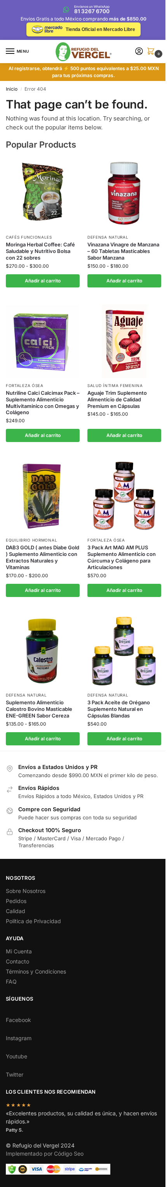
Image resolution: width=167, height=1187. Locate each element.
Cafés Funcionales (29, 237)
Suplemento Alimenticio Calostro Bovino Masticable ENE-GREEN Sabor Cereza (39, 709)
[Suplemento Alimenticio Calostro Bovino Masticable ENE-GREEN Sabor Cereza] (43, 651)
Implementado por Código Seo (45, 1153)
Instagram (18, 1038)
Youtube (16, 1056)
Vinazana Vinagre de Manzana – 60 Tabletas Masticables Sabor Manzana (123, 251)
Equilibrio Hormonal (31, 540)
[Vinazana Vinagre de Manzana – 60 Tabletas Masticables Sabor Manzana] (124, 193)
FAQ (11, 981)
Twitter (14, 1074)
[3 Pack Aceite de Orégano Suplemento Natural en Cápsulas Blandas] (124, 651)
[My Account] (139, 51)
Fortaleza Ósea (24, 385)
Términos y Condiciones (36, 971)
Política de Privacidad (33, 921)
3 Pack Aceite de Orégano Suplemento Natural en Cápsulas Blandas (118, 709)
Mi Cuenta (19, 951)
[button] (152, 51)
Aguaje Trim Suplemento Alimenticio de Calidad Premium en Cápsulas (117, 399)
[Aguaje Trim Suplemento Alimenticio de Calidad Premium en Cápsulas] (124, 341)
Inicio (11, 89)
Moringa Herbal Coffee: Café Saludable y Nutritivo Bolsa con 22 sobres (40, 251)
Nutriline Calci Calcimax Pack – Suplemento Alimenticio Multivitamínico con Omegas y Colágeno (43, 403)
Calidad (15, 911)
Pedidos (16, 901)
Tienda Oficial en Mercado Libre (100, 29)
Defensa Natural (108, 237)
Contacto (17, 961)
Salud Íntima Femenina (115, 385)
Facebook (18, 1020)
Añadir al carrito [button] (43, 281)
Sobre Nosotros (25, 891)
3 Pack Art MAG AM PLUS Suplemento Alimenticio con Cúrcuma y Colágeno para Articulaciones (121, 557)
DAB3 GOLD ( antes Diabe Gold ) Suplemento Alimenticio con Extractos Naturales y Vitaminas (42, 557)
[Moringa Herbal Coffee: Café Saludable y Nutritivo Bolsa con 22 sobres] (43, 193)
